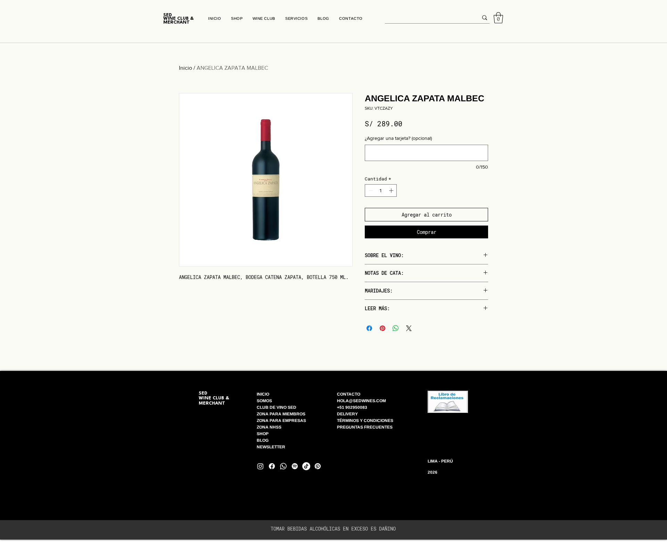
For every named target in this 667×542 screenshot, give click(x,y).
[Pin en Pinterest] (382, 328)
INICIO (263, 394)
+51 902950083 (352, 407)
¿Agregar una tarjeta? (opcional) (398, 138)
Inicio (185, 68)
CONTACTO (348, 394)
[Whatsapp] (283, 466)
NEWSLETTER (271, 446)
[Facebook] (272, 466)
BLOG (263, 440)
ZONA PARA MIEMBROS (281, 414)
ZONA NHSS (269, 427)
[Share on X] (409, 328)
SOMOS (264, 400)
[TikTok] (306, 466)
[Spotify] (295, 466)
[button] (498, 17)
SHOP (263, 433)
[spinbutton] (381, 190)
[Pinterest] (318, 466)
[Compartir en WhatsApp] (396, 328)
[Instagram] (260, 466)
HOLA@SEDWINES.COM (361, 400)
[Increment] (392, 190)
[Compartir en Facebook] (369, 328)
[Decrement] (370, 190)
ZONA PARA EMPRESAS (281, 420)
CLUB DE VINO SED (276, 407)
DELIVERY (347, 414)
